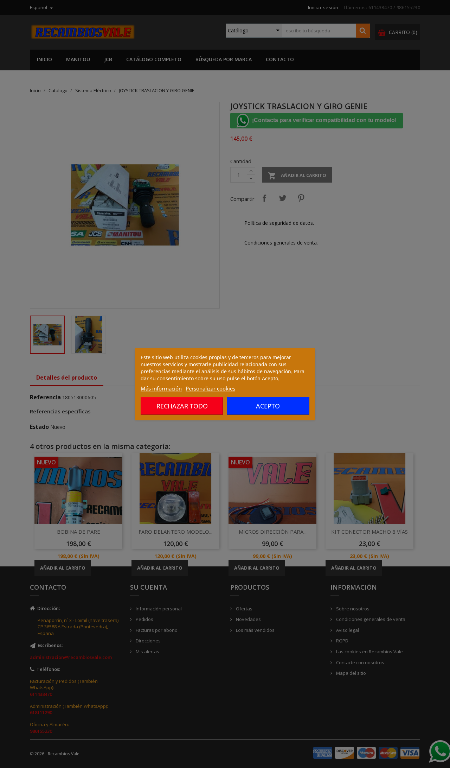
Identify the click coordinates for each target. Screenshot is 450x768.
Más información (161, 388)
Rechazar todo (182, 405)
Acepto (268, 405)
